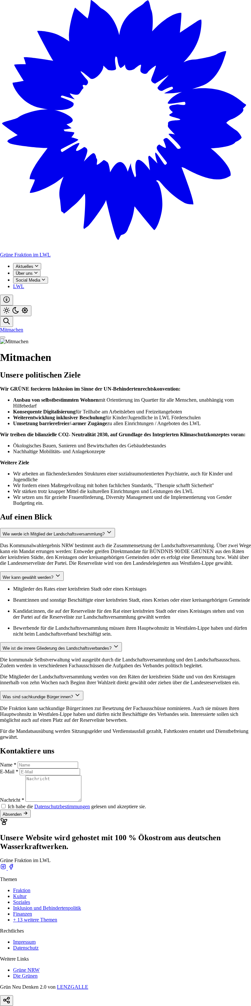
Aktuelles (25, 266)
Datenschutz (26, 948)
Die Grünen (25, 976)
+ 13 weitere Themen (35, 919)
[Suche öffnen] (6, 321)
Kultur (19, 896)
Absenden (13, 814)
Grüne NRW (26, 970)
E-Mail (9, 771)
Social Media (29, 280)
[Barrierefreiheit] (6, 300)
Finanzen (22, 914)
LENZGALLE (72, 987)
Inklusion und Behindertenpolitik (47, 908)
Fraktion (21, 890)
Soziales (21, 902)
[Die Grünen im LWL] (125, 249)
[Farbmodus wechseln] (15, 310)
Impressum (24, 942)
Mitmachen (11, 330)
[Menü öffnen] (2, 337)
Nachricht (12, 800)
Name (8, 764)
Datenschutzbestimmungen (62, 806)
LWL (18, 286)
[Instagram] (4, 868)
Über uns (25, 273)
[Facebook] (11, 868)
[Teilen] (6, 1000)
